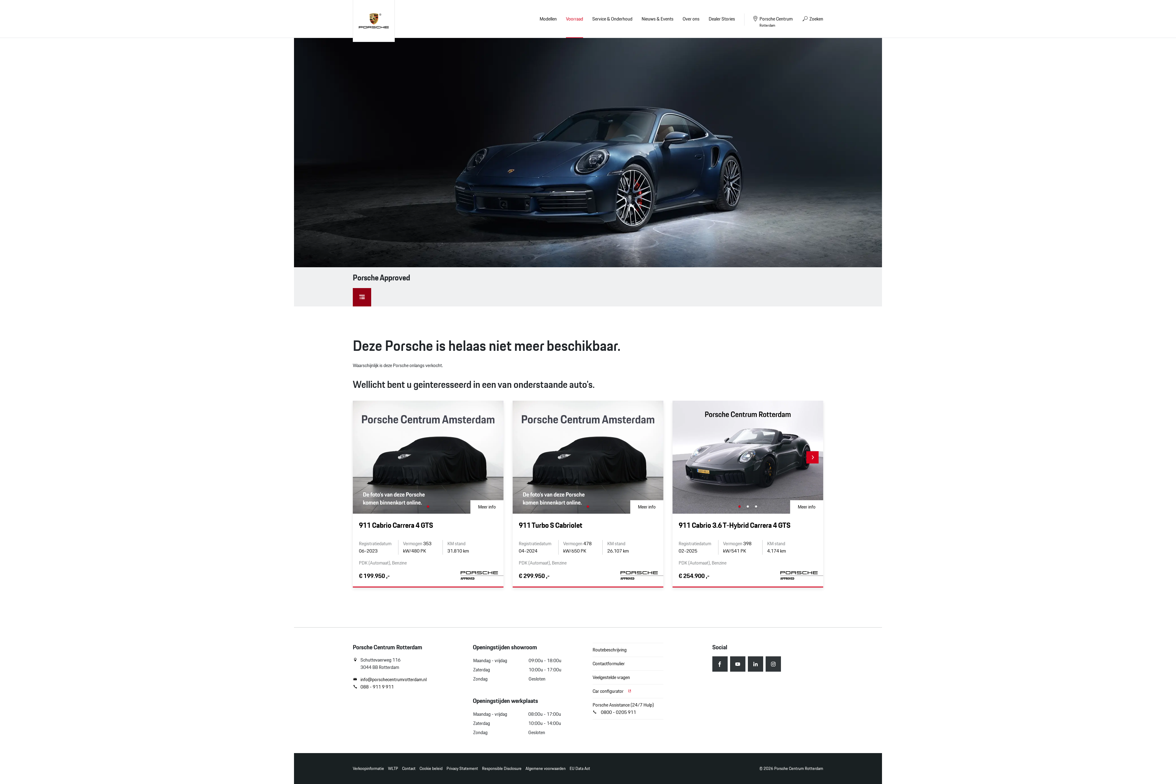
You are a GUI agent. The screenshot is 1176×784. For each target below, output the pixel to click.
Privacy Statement (462, 768)
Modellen (548, 19)
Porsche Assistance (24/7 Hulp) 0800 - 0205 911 (623, 708)
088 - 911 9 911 (377, 687)
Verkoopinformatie (368, 768)
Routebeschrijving (610, 650)
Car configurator (608, 691)
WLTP (393, 768)
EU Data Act (580, 768)
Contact (409, 768)
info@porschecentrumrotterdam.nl (393, 679)
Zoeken (816, 19)
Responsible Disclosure (502, 768)
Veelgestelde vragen (611, 677)
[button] (812, 457)
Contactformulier (609, 663)
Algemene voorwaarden (546, 768)
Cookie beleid (431, 768)
